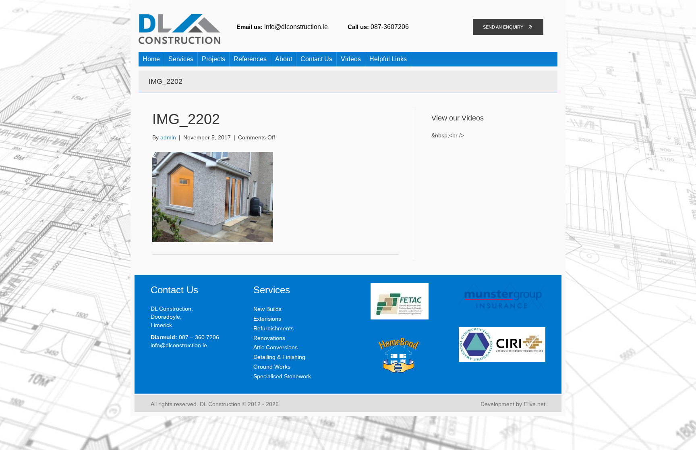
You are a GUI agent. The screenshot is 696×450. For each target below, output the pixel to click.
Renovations (269, 338)
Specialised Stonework (282, 376)
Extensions (267, 318)
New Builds (267, 309)
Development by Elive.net (513, 404)
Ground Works (271, 366)
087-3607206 (390, 26)
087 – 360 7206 (199, 337)
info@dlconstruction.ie (296, 26)
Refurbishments (273, 328)
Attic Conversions (275, 347)
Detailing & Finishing (279, 357)
